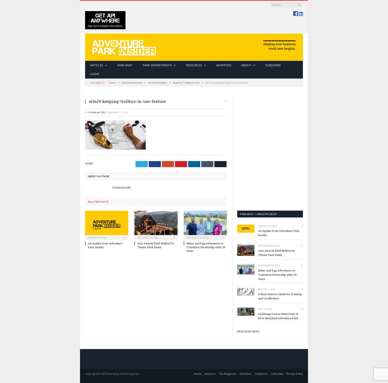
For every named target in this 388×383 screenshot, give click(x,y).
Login (94, 74)
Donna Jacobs (97, 112)
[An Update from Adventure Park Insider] (106, 225)
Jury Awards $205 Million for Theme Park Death (155, 245)
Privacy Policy (294, 374)
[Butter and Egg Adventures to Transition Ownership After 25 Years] (205, 225)
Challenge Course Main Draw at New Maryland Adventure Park (278, 316)
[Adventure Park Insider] (194, 46)
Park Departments (157, 65)
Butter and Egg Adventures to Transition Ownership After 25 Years (206, 247)
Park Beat (125, 65)
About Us (210, 374)
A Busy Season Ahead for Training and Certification (280, 296)
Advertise (223, 65)
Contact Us (261, 374)
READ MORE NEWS (248, 331)
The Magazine (227, 374)
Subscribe (277, 374)
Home (197, 374)
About (246, 65)
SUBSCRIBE (273, 65)
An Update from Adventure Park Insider (278, 233)
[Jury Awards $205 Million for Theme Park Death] (156, 225)
